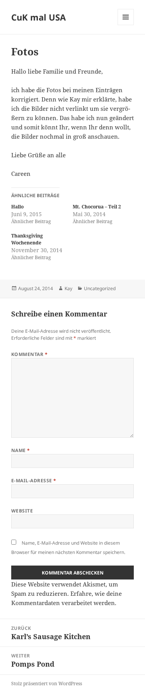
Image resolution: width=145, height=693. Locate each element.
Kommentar (29, 354)
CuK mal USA (38, 17)
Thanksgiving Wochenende (27, 239)
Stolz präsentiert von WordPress (46, 683)
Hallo (17, 206)
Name (20, 450)
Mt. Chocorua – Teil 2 (97, 206)
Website (22, 510)
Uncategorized (100, 288)
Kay (68, 288)
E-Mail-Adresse (33, 480)
